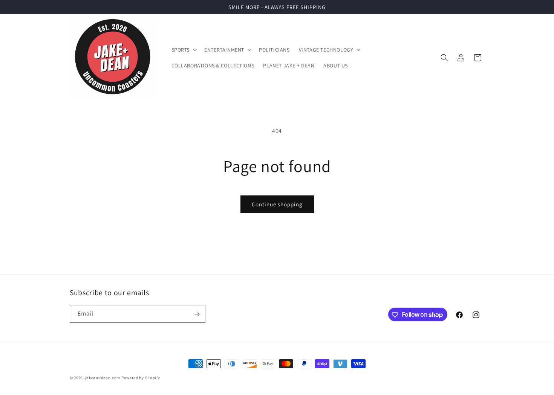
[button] (183, 50)
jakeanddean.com (103, 377)
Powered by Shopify (140, 377)
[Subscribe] (196, 314)
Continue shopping (277, 204)
